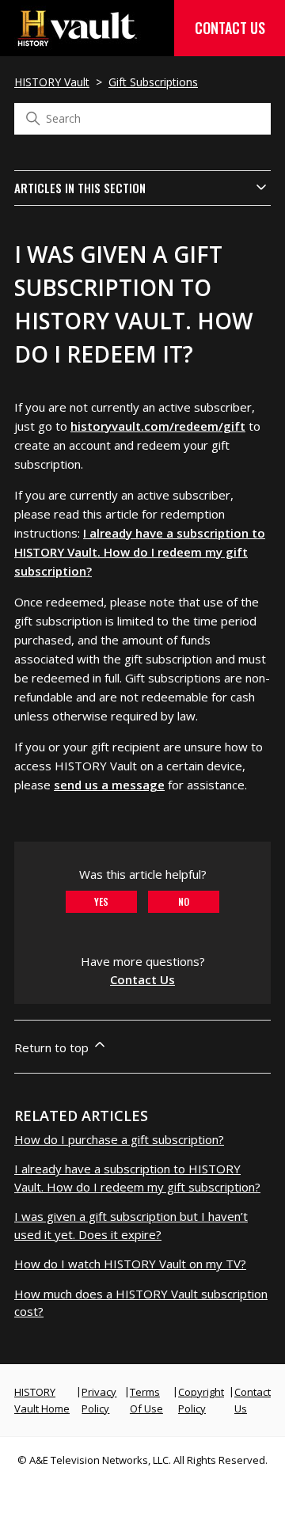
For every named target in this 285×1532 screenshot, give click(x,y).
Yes (101, 901)
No (183, 901)
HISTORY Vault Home (42, 1400)
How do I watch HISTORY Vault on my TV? (130, 1264)
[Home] (77, 42)
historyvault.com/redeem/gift (157, 426)
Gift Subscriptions (153, 81)
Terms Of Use (146, 1400)
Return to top (53, 1047)
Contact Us (230, 27)
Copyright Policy (201, 1400)
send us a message (109, 785)
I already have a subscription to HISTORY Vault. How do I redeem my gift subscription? (139, 552)
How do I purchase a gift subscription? (119, 1139)
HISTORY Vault (51, 81)
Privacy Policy (99, 1400)
